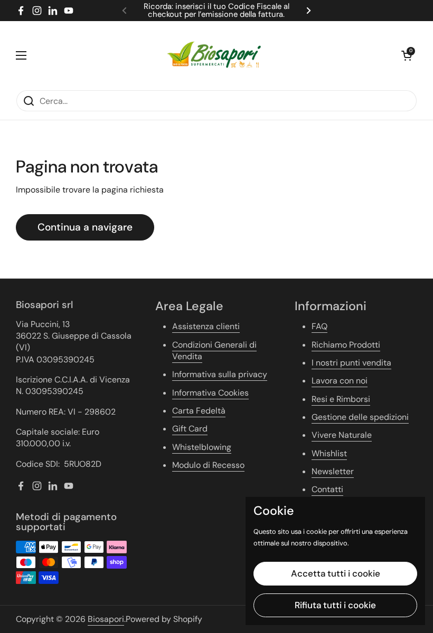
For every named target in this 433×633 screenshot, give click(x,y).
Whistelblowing (201, 447)
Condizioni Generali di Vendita (214, 350)
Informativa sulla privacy (219, 374)
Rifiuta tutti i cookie (335, 605)
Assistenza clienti (206, 326)
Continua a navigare (85, 227)
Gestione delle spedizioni (360, 417)
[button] (406, 55)
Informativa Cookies (210, 392)
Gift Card (190, 428)
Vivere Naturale (342, 434)
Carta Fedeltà (198, 410)
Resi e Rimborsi (341, 399)
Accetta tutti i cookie (335, 573)
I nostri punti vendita (351, 362)
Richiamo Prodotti (346, 344)
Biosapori (106, 619)
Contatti (327, 489)
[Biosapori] (214, 55)
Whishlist (329, 453)
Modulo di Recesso (208, 465)
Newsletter (333, 471)
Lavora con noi (340, 380)
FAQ (319, 326)
